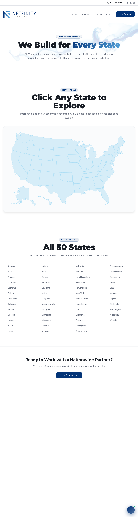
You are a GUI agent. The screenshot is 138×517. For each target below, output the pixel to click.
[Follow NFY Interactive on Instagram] (134, 3)
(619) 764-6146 (116, 3)
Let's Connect (125, 14)
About (109, 14)
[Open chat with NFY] (131, 510)
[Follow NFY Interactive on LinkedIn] (131, 3)
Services (85, 14)
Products (98, 14)
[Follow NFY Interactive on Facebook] (127, 3)
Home (74, 14)
